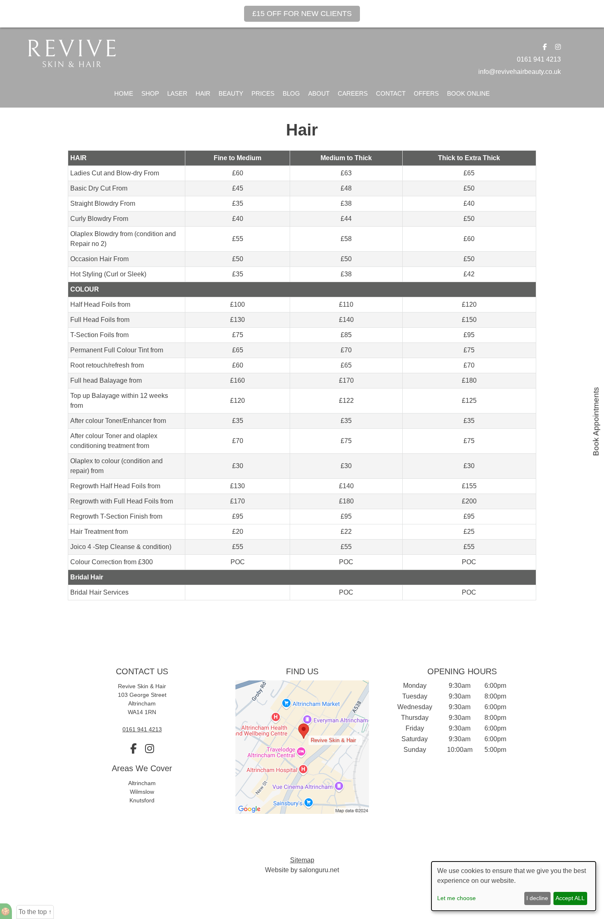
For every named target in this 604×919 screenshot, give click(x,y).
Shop (150, 93)
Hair (203, 93)
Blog (291, 93)
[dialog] (513, 886)
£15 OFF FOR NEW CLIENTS (302, 13)
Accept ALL (570, 898)
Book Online (468, 93)
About (319, 93)
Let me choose (456, 898)
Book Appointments (596, 421)
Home (123, 93)
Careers (353, 93)
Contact (391, 93)
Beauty (231, 93)
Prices (262, 93)
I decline (537, 898)
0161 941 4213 (539, 59)
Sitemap (302, 860)
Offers (426, 93)
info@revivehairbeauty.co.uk (519, 71)
